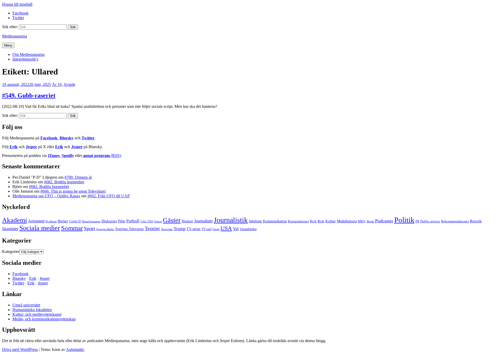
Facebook (48, 138)
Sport (89, 228)
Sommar (72, 227)
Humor (187, 221)
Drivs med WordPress (20, 349)
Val (235, 229)
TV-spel (206, 229)
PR (417, 221)
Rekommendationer (455, 221)
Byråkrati (51, 221)
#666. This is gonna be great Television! (73, 191)
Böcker (63, 221)
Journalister (203, 221)
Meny (8, 45)
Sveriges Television (129, 229)
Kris (321, 221)
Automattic (75, 349)
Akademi (14, 220)
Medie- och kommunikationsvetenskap (44, 319)
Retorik (476, 221)
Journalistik (231, 220)
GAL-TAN (147, 221)
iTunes (54, 155)
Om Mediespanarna (28, 54)
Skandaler (10, 229)
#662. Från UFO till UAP (108, 196)
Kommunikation (275, 221)
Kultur (330, 221)
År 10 (57, 84)
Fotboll (133, 221)
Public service (430, 221)
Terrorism (167, 229)
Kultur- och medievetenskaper (37, 314)
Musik (370, 221)
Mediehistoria (347, 221)
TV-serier (194, 229)
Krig (313, 221)
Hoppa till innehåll (17, 4)
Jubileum (255, 221)
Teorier (152, 228)
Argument (36, 221)
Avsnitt (69, 84)
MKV (362, 221)
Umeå (216, 229)
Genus (158, 221)
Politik (404, 220)
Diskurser (109, 221)
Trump (180, 228)
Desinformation (91, 221)
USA (226, 228)
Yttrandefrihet (248, 229)
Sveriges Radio (105, 229)
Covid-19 (75, 221)
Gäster (172, 220)
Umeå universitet (26, 305)
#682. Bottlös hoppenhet (64, 182)
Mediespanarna (14, 36)
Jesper (31, 147)
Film (121, 221)
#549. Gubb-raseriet (28, 95)
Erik (14, 147)
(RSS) (102, 155)
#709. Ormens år (78, 177)
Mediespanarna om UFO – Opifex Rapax (46, 196)
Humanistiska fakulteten (32, 309)
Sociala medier (39, 228)
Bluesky (67, 138)
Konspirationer (298, 221)
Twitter (88, 138)
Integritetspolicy (25, 59)
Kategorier (10, 251)
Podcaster (384, 220)
